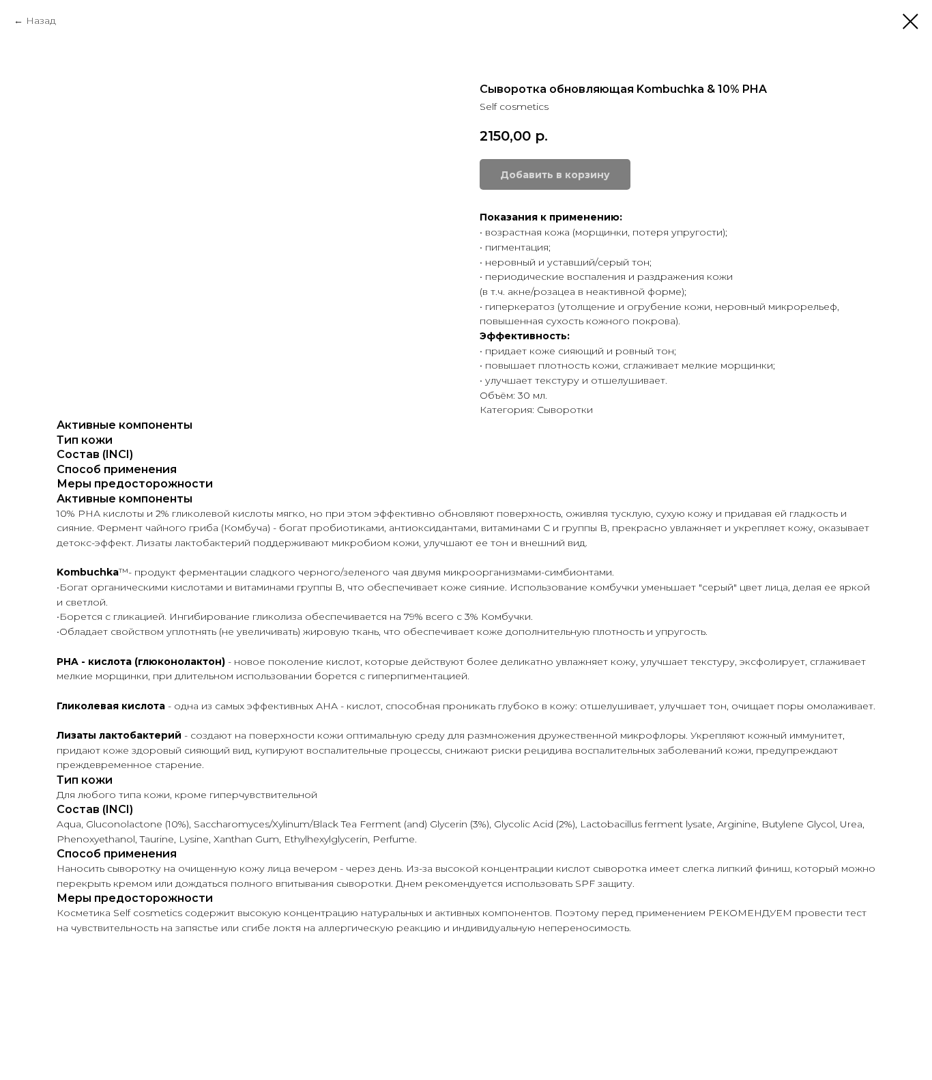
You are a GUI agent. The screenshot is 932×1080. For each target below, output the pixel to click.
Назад (41, 20)
